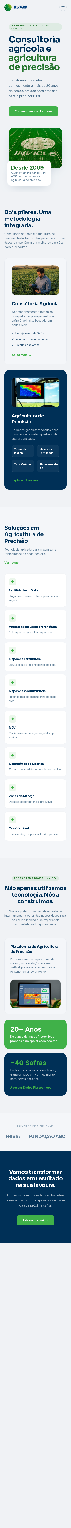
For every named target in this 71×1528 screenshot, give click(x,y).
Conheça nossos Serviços (33, 111)
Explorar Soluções (27, 480)
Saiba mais (22, 355)
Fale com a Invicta (35, 1220)
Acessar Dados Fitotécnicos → (32, 1087)
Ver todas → (13, 562)
